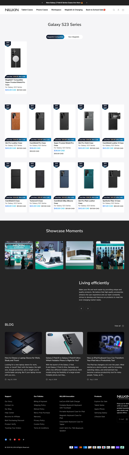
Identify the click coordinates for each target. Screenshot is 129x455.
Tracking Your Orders (13, 428)
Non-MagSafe (73, 37)
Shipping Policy (40, 405)
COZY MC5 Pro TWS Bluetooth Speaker (71, 429)
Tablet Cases (27, 10)
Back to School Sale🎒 (96, 10)
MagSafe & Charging (74, 10)
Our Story (8, 401)
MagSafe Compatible (55, 37)
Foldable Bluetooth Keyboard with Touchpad (71, 406)
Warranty (37, 417)
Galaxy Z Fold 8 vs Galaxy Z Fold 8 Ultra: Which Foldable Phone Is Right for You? (63, 359)
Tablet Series (99, 405)
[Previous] (42, 2)
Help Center (9, 413)
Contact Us (9, 405)
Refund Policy (39, 409)
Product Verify (10, 424)
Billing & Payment (40, 401)
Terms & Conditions (41, 428)
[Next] (86, 2)
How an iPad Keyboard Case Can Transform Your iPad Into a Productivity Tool (105, 359)
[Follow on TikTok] (24, 440)
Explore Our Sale (100, 401)
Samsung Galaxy (100, 413)
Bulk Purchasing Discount (14, 420)
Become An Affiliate (12, 417)
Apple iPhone (99, 409)
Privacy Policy (39, 420)
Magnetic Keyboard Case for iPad (70, 416)
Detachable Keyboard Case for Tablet (71, 423)
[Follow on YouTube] (19, 440)
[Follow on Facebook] (6, 440)
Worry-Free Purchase (42, 413)
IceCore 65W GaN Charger (70, 401)
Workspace (56, 10)
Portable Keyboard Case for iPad (72, 411)
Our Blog (8, 409)
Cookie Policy (39, 424)
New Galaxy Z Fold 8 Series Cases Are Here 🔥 (64, 3)
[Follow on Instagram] (10, 440)
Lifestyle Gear (99, 417)
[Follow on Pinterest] (15, 440)
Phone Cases (42, 10)
